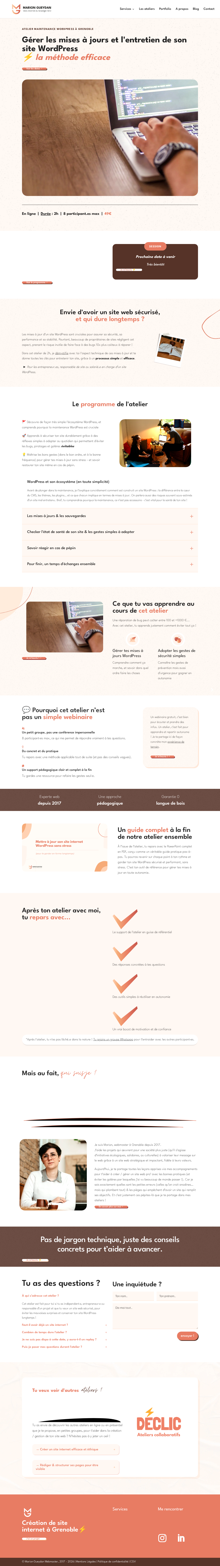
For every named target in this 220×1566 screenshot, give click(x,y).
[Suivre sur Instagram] (162, 1538)
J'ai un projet (34, 1539)
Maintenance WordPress (129, 1533)
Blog (196, 9)
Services (125, 9)
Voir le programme (37, 282)
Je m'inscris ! (34, 658)
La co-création (122, 1522)
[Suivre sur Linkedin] (181, 1538)
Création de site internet (129, 1516)
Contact (209, 9)
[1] (64, 870)
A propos (182, 9)
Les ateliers (147, 9)
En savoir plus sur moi (111, 1207)
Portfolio (165, 9)
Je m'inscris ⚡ (129, 270)
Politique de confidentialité (113, 1561)
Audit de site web (124, 1527)
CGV (133, 1561)
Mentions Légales (86, 1561)
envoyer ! (187, 1335)
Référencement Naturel (128, 1538)
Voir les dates (34, 69)
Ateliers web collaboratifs (129, 1544)
